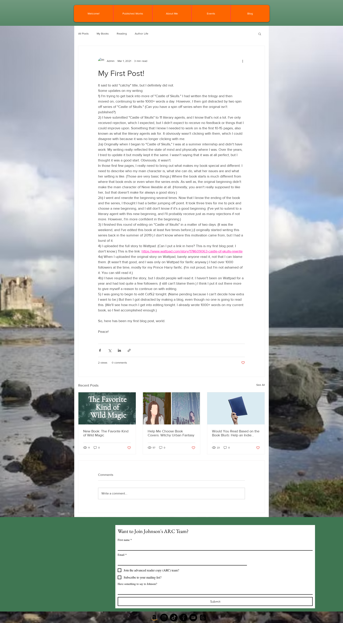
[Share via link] (129, 350)
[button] (260, 33)
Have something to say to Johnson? (137, 584)
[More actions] (242, 61)
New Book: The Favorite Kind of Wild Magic (105, 433)
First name (125, 539)
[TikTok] (174, 617)
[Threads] (203, 617)
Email (122, 554)
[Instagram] (164, 617)
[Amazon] (154, 617)
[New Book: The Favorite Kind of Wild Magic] (107, 408)
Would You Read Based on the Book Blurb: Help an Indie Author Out (235, 433)
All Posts (83, 33)
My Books (103, 33)
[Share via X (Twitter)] (110, 350)
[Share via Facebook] (100, 350)
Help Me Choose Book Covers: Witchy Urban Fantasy (171, 433)
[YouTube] (193, 617)
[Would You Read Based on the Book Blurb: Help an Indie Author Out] (236, 408)
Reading (122, 33)
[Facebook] (183, 617)
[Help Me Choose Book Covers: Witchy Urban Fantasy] (171, 408)
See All (260, 384)
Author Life (141, 33)
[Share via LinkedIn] (119, 350)
